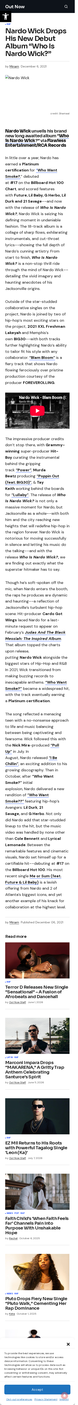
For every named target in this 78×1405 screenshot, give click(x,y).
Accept (37, 1389)
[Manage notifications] (64, 1395)
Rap (9, 24)
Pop (17, 1213)
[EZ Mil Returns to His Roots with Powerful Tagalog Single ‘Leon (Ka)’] (37, 1116)
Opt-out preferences (19, 1399)
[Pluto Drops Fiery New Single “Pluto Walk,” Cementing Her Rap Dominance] (37, 1272)
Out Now (15, 6)
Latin (10, 1058)
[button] (68, 1344)
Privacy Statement (45, 1399)
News (10, 1213)
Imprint (64, 1399)
